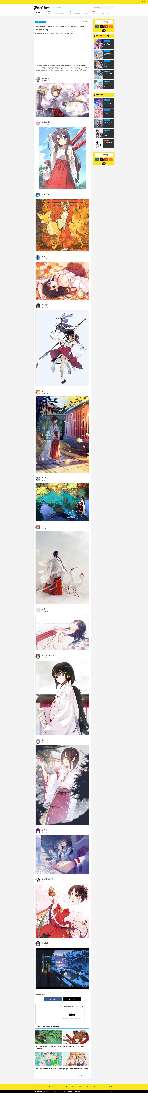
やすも (45, 832)
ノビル (45, 196)
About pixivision (42, 1086)
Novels (62, 13)
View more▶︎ (84, 1075)
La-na (45, 742)
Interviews (94, 13)
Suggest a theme (54, 1086)
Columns (102, 13)
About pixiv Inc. (47, 1091)
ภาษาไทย (127, 2)
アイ (45, 881)
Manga (56, 13)
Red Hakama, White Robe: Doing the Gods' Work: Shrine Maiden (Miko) (58, 17)
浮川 (45, 528)
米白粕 (45, 258)
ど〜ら (45, 945)
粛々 (43, 391)
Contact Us (63, 1091)
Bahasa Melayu (136, 2)
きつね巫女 (45, 194)
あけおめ (45, 830)
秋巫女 (44, 256)
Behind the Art (78, 13)
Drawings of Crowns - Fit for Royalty (73, 1046)
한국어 (121, 2)
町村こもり (46, 657)
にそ (45, 480)
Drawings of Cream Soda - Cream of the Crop (48, 1068)
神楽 (43, 526)
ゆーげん (46, 80)
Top (34, 17)
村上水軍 (46, 307)
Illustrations (49, 13)
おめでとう (45, 78)
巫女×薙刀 (45, 305)
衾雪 (43, 609)
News (108, 13)
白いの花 (45, 478)
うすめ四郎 (46, 124)
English (101, 2)
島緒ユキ (46, 611)
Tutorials (70, 13)
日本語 (143, 2)
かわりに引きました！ (49, 655)
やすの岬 (46, 393)
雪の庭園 (45, 943)
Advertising (69, 1091)
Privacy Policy (77, 1091)
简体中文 (108, 2)
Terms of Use (55, 1091)
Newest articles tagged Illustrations (47, 1026)
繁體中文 (114, 2)
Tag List (37, 12)
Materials (86, 13)
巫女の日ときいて (47, 879)
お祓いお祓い (46, 122)
